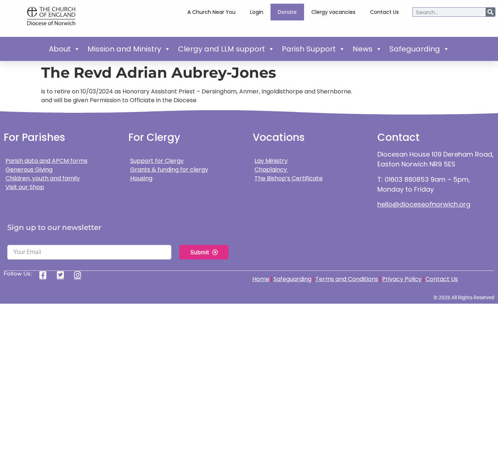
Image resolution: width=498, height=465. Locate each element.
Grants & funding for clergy (169, 169)
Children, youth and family (42, 178)
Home (260, 279)
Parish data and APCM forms (46, 161)
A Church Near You (211, 12)
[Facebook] (45, 275)
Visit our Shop (24, 187)
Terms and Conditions (346, 279)
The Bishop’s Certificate (288, 178)
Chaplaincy (271, 169)
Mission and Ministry (124, 49)
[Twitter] (63, 275)
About (60, 49)
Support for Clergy (157, 161)
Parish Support (309, 49)
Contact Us (384, 12)
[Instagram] (80, 275)
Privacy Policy (401, 279)
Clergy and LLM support (221, 49)
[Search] (490, 12)
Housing (141, 178)
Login (256, 12)
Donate (287, 12)
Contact (398, 137)
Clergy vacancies (333, 12)
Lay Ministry (271, 161)
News (363, 49)
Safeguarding (414, 49)
